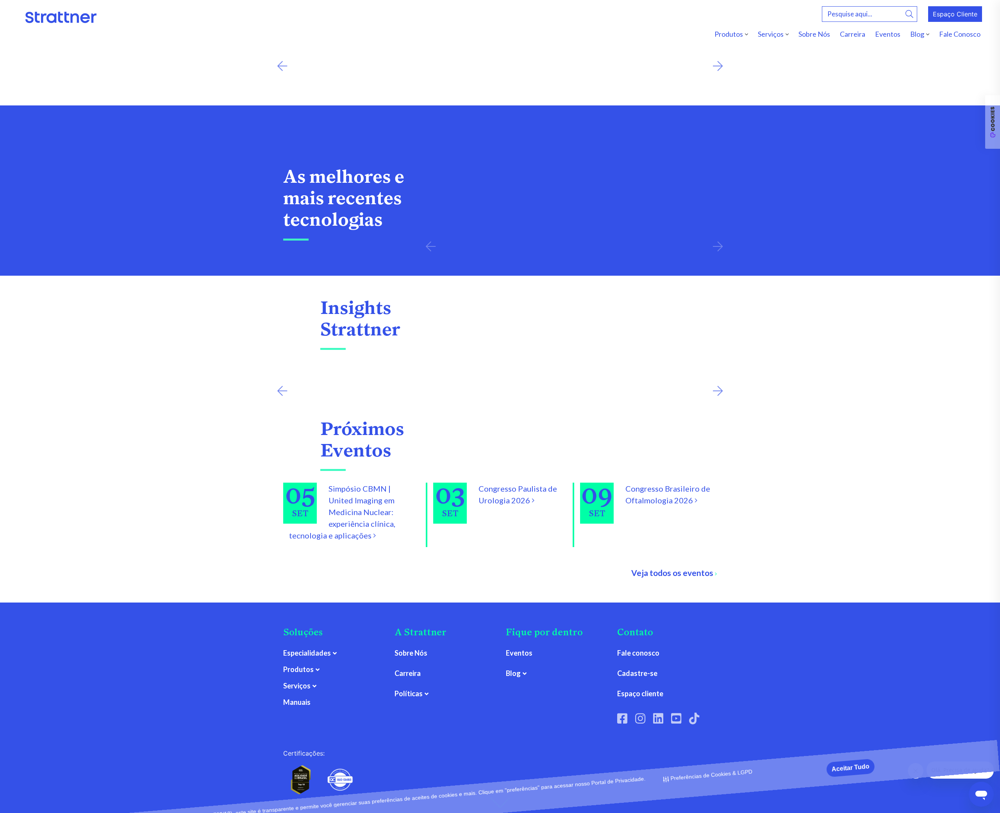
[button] (282, 66)
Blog (917, 34)
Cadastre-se (637, 673)
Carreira (852, 34)
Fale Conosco (959, 34)
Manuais (297, 702)
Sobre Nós (814, 34)
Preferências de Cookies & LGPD (712, 799)
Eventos (887, 34)
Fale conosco (638, 653)
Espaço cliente (640, 693)
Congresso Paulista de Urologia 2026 (518, 494)
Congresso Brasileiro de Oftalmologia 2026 (667, 494)
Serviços (771, 34)
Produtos (728, 34)
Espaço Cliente (955, 14)
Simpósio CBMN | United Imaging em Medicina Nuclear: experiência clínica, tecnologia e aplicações (342, 512)
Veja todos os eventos (673, 573)
